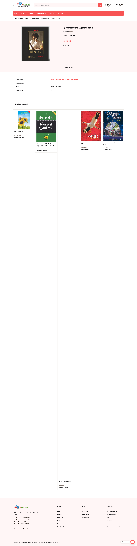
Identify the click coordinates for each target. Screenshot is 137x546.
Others (71, 31)
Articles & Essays (111, 514)
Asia (108, 517)
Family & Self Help (39, 18)
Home (15, 13)
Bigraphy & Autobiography (113, 527)
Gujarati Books (29, 18)
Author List (60, 517)
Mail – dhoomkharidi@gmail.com (22, 522)
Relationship (74, 79)
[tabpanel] (35, 43)
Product (21, 18)
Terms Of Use (85, 514)
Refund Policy (85, 511)
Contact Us (60, 13)
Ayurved (109, 523)
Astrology (109, 520)
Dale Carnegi (39, 148)
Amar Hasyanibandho (65, 481)
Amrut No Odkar (19, 131)
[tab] (68, 67)
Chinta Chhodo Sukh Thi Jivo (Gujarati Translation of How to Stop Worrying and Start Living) (45, 146)
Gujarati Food (40, 13)
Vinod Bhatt (62, 485)
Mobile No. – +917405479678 (21, 523)
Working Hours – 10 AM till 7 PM (22, 518)
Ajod (82, 143)
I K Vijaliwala (17, 135)
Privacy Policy (85, 517)
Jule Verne (105, 147)
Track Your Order (61, 527)
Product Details (68, 67)
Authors (30, 13)
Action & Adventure (112, 511)
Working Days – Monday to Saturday (23, 520)
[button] (14, 5)
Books (22, 13)
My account (60, 523)
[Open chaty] (132, 542)
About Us (51, 13)
